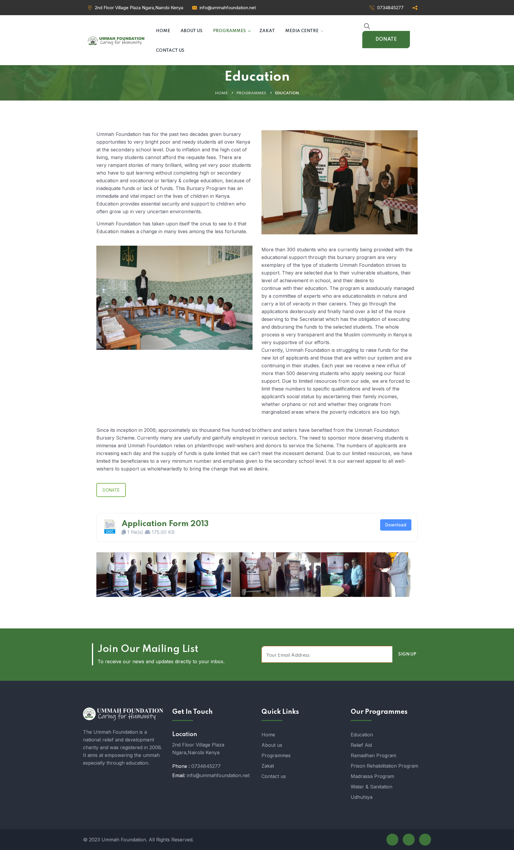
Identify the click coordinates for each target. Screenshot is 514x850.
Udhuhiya (361, 797)
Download (395, 524)
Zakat (267, 766)
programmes (251, 93)
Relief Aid (361, 745)
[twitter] (409, 840)
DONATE (386, 39)
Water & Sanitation (371, 787)
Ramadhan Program (373, 755)
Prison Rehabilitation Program (384, 766)
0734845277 (390, 7)
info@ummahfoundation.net (228, 7)
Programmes (276, 755)
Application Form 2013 (165, 524)
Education (362, 735)
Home (221, 93)
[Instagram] (425, 840)
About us (271, 745)
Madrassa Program (372, 776)
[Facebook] (392, 840)
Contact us (273, 776)
